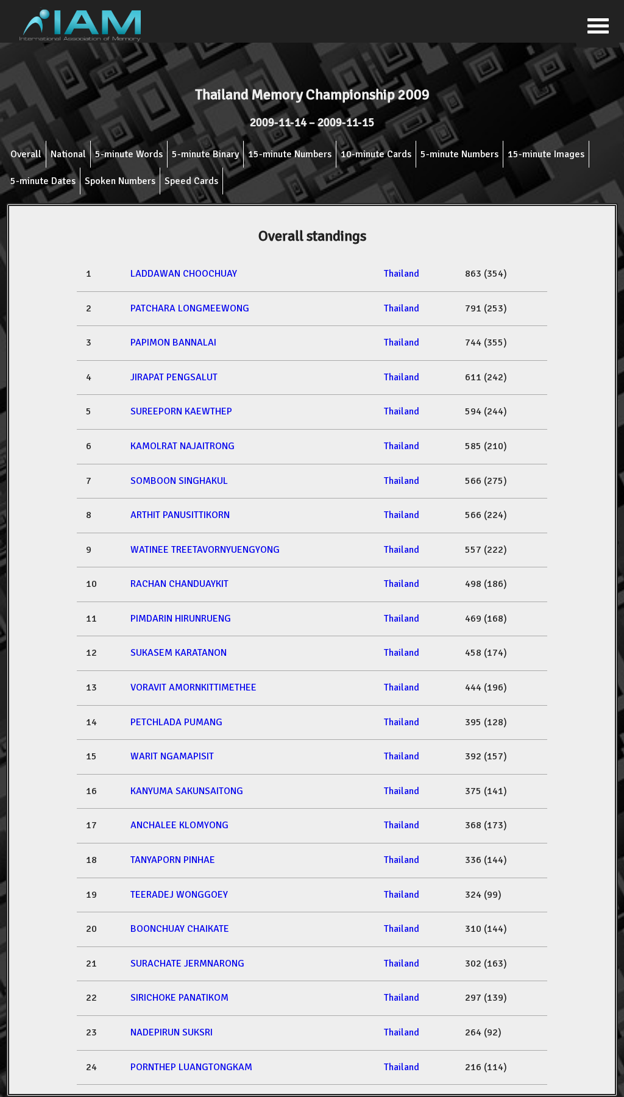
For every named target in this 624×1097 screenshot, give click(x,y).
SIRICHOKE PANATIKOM (179, 998)
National (68, 154)
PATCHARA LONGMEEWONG (189, 308)
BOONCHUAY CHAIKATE (179, 929)
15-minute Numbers (290, 154)
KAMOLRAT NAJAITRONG (182, 446)
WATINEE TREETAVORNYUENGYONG (205, 550)
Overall (25, 154)
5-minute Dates (43, 181)
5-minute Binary (205, 154)
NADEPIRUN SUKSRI (171, 1032)
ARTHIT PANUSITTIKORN (180, 515)
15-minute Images (546, 154)
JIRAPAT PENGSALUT (174, 377)
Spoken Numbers (120, 181)
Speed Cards (191, 181)
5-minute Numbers (459, 154)
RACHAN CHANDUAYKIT (179, 584)
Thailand (401, 274)
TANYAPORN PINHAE (172, 860)
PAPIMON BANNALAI (173, 342)
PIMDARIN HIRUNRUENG (180, 618)
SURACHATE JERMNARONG (187, 963)
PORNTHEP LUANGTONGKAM (191, 1067)
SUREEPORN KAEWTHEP (181, 411)
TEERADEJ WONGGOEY (179, 895)
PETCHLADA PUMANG (176, 722)
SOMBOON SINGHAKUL (179, 481)
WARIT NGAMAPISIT (172, 756)
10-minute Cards (376, 154)
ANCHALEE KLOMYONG (179, 825)
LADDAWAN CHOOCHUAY (183, 274)
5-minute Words (129, 154)
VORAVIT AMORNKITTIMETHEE (193, 687)
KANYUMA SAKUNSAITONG (186, 791)
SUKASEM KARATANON (178, 653)
